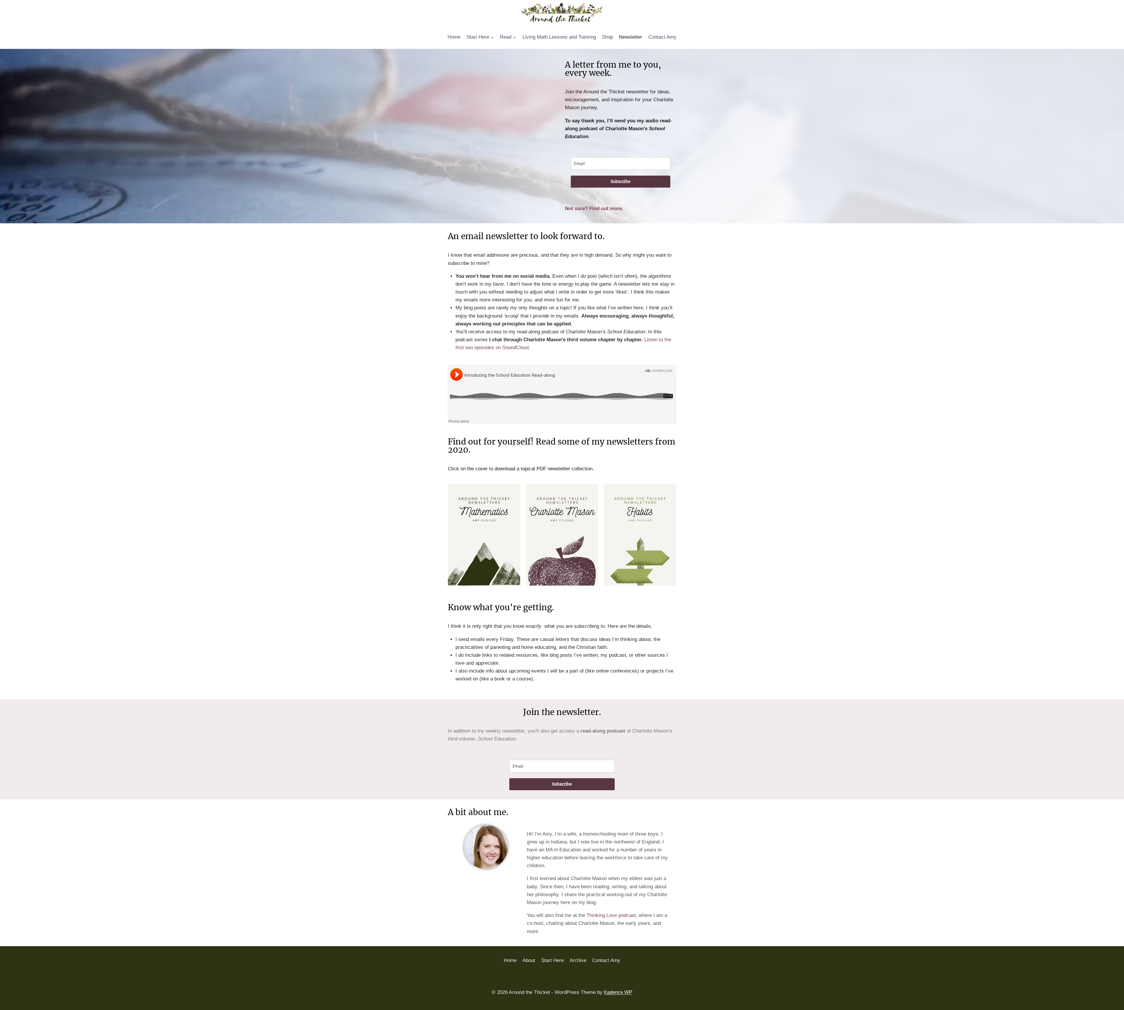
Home (454, 37)
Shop (607, 37)
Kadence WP (618, 992)
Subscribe (620, 181)
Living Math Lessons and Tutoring (559, 37)
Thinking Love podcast (611, 915)
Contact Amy (662, 37)
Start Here (552, 960)
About (528, 960)
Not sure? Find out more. (594, 208)
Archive (578, 960)
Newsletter (630, 37)
